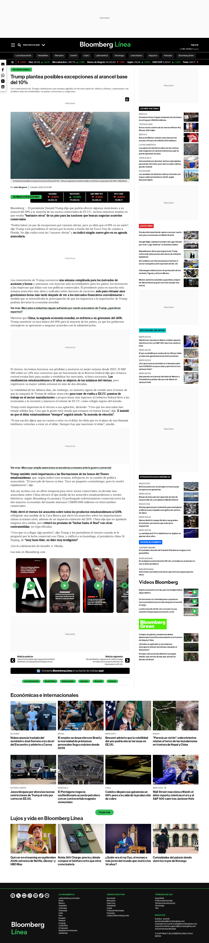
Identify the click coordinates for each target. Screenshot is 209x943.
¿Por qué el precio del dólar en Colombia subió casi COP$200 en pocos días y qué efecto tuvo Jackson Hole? (160, 366)
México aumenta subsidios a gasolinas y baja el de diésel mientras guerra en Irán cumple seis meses (159, 283)
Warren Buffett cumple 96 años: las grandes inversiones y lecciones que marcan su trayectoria (158, 523)
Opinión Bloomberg (150, 542)
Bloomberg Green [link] (186, 55)
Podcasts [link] (168, 55)
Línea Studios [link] (136, 55)
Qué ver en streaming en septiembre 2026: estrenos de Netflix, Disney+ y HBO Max (33, 861)
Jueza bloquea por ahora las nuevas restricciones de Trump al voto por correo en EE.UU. (33, 795)
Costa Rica (63, 925)
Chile (61, 913)
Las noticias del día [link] (23, 55)
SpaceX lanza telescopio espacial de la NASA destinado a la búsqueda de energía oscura (36, 660)
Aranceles (84, 681)
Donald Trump (50, 681)
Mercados (111, 900)
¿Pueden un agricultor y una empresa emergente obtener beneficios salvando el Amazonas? (158, 647)
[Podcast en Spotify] (47, 895)
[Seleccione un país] (43, 45)
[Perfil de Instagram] (30, 895)
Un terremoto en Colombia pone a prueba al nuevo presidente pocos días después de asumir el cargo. (160, 602)
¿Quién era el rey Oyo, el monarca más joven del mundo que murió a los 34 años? (128, 861)
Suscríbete (159, 898)
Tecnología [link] (119, 55)
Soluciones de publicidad (165, 929)
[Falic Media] (181, 49)
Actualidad (111, 905)
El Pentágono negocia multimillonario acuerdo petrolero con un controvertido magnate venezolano (79, 797)
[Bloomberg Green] (169, 624)
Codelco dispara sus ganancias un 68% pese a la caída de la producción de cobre (128, 795)
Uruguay (62, 923)
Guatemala (63, 933)
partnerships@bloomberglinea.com (170, 921)
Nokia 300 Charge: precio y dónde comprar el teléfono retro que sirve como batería (79, 861)
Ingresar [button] (195, 45)
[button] (127, 99)
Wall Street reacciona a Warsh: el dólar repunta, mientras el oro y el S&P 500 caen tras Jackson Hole (160, 343)
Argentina (63, 905)
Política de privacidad (164, 900)
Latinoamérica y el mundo (69, 898)
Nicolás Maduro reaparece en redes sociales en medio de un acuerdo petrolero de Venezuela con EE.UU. (104, 661)
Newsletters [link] (43, 55)
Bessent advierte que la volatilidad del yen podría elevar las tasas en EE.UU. (126, 741)
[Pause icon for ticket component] (12, 62)
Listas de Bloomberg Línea (118, 915)
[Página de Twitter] (18, 895)
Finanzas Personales (115, 910)
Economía (98, 681)
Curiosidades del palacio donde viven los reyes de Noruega (172, 859)
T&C (157, 908)
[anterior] (13, 660)
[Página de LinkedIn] (35, 895)
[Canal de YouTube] (24, 895)
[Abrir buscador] (19, 45)
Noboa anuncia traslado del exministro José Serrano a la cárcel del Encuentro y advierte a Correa (32, 741)
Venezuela (63, 910)
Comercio (112, 681)
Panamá (62, 920)
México (62, 903)
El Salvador (63, 928)
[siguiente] (127, 660)
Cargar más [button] (104, 812)
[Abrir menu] (13, 45)
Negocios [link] (153, 55)
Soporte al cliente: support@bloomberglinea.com (175, 926)
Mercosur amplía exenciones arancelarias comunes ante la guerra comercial (66, 467)
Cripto (109, 908)
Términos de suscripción (165, 903)
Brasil (61, 900)
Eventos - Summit (162, 919)
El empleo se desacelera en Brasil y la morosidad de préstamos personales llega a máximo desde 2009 (80, 743)
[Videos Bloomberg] (169, 582)
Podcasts (111, 913)
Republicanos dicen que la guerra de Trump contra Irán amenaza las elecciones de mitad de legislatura (160, 254)
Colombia (63, 908)
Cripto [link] (86, 55)
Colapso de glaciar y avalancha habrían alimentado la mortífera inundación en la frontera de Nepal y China (160, 637)
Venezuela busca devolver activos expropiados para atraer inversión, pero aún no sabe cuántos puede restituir (160, 164)
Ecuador (62, 918)
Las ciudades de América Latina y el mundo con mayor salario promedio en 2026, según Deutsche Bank (160, 177)
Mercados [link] (59, 55)
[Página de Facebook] (13, 895)
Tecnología (159, 905)
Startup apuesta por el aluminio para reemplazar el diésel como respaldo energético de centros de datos (160, 510)
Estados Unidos (21, 69)
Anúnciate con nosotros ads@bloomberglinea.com (176, 924)
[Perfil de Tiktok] (41, 895)
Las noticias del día (31, 681)
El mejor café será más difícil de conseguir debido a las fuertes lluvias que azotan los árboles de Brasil (157, 657)
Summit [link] (73, 55)
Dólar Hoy (111, 903)
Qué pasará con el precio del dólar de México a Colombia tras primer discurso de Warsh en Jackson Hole (159, 379)
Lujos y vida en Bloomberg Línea (47, 818)
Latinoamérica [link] (102, 55)
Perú (60, 915)
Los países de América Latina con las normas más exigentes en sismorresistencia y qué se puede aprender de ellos (159, 151)
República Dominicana (68, 930)
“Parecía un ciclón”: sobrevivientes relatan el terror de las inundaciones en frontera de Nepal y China (175, 741)
